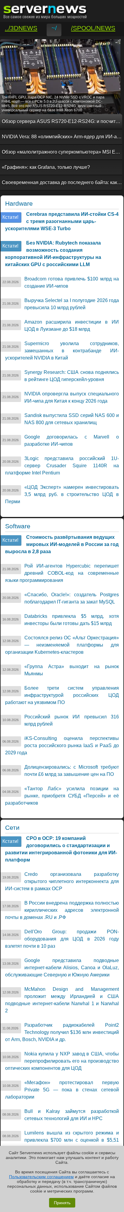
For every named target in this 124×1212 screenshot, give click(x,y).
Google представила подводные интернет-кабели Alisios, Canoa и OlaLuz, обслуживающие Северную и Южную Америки (62, 967)
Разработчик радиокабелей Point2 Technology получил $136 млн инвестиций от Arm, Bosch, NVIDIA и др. (62, 1032)
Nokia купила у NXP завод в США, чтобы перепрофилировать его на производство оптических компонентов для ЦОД (62, 1061)
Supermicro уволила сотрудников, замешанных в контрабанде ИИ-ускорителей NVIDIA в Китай (62, 350)
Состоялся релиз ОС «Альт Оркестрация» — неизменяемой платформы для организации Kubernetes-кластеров (62, 645)
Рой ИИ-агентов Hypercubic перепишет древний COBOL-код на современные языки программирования (62, 573)
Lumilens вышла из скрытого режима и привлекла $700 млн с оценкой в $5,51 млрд (62, 1140)
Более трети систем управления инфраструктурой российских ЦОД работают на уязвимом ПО (62, 695)
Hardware (19, 203)
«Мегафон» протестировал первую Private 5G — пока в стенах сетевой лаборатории (62, 1089)
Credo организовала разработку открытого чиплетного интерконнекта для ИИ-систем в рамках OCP (62, 881)
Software (17, 526)
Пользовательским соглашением (41, 1176)
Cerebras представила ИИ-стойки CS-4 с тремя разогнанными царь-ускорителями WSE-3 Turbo (62, 221)
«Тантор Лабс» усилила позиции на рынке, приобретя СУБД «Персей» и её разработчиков (62, 796)
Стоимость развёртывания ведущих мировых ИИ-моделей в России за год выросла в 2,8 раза (62, 544)
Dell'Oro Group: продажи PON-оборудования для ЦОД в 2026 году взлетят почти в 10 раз (62, 939)
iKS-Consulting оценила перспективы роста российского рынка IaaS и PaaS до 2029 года (62, 745)
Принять (62, 1202)
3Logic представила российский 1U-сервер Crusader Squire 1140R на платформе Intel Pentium (62, 465)
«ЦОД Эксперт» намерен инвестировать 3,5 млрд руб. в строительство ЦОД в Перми (62, 494)
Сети (12, 827)
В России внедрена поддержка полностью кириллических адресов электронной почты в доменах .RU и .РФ (62, 910)
